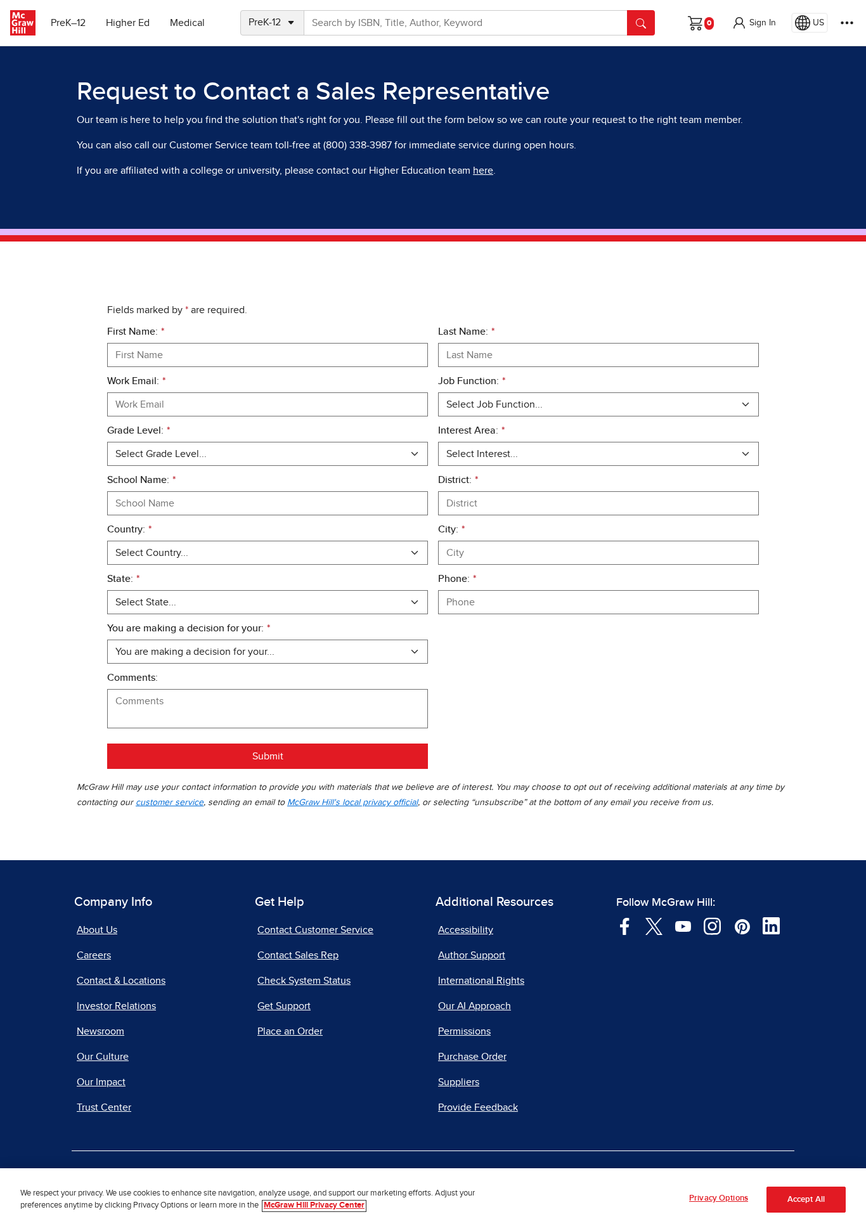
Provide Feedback (478, 1107)
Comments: (132, 678)
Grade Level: (138, 430)
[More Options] (847, 23)
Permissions (464, 1031)
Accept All (806, 1200)
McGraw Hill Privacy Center (314, 1206)
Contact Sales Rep (298, 955)
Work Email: (136, 381)
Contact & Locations (121, 981)
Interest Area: (471, 430)
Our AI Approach (474, 1006)
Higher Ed (128, 23)
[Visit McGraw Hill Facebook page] (624, 925)
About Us (97, 930)
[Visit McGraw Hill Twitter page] (653, 925)
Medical (187, 23)
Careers (94, 955)
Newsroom (100, 1031)
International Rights (481, 981)
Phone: (457, 579)
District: (458, 480)
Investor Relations (116, 1006)
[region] (433, 1199)
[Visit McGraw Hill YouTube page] (683, 925)
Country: (129, 529)
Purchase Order (472, 1057)
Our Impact (101, 1082)
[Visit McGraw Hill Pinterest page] (742, 925)
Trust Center (104, 1107)
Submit (267, 756)
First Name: (135, 331)
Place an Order (290, 1031)
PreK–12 (68, 23)
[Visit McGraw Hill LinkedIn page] (771, 925)
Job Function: (471, 381)
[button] (754, 23)
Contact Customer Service (315, 930)
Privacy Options (718, 1198)
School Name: (141, 480)
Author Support (471, 955)
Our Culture (103, 1057)
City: (451, 529)
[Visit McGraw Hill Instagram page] (712, 925)
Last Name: (466, 331)
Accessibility (465, 930)
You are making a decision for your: (188, 628)
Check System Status (304, 981)
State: (123, 579)
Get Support (284, 1006)
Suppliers (458, 1082)
